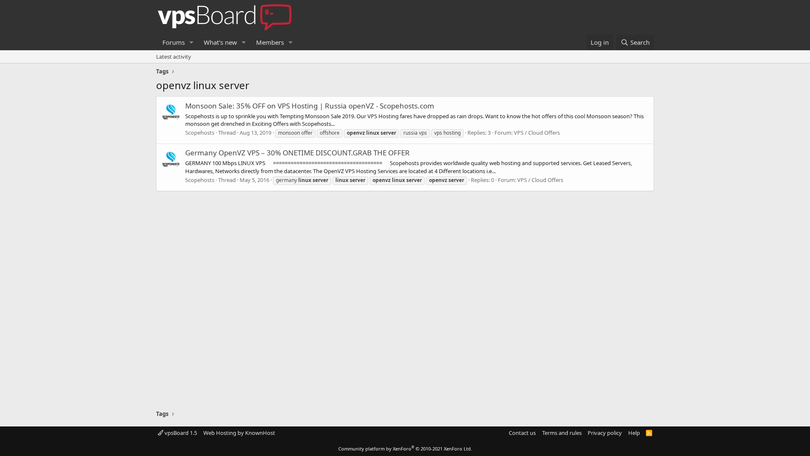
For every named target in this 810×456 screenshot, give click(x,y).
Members (270, 42)
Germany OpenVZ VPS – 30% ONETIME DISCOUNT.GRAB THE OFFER (297, 152)
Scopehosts (199, 132)
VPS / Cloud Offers (537, 132)
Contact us (522, 433)
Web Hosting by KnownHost (239, 433)
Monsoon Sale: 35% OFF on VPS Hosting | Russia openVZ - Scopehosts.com (309, 106)
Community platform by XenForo (405, 448)
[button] (191, 42)
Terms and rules (562, 433)
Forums (173, 42)
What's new (220, 42)
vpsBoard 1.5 (180, 433)
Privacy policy (605, 433)
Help (634, 433)
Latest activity (173, 56)
